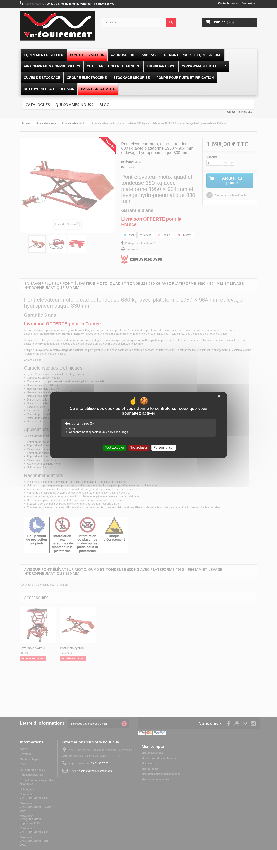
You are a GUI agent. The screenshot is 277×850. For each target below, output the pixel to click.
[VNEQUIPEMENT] (57, 26)
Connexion (248, 3)
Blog (104, 104)
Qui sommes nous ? (74, 104)
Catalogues (38, 104)
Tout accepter (114, 447)
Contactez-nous (228, 3)
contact (230, 111)
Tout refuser (138, 447)
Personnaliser (164, 447)
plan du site (245, 111)
